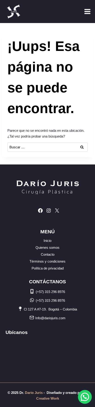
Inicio (47, 241)
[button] (85, 397)
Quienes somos (47, 247)
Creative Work (47, 398)
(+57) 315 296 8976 (50, 292)
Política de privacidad (48, 268)
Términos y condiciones (47, 261)
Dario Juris (33, 393)
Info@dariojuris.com (50, 318)
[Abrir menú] (87, 11)
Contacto (47, 254)
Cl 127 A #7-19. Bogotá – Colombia (50, 309)
